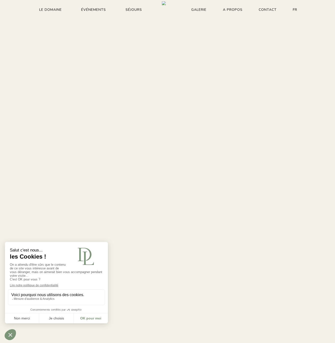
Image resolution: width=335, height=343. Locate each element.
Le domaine (50, 9)
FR (295, 9)
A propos (233, 9)
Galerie (198, 9)
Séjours (134, 9)
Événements (93, 9)
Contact (268, 9)
